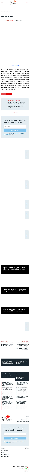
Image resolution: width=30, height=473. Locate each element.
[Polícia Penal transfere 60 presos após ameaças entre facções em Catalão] (15, 281)
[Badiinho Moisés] (3, 20)
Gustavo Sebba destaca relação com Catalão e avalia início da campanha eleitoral (7, 398)
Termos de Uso (14, 133)
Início (2, 11)
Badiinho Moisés (9, 20)
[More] (27, 24)
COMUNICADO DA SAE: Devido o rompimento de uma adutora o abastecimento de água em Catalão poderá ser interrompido (22, 346)
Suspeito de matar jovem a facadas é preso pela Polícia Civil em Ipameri (7, 375)
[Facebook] (14, 24)
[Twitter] (17, 24)
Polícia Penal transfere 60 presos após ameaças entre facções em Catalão (22, 383)
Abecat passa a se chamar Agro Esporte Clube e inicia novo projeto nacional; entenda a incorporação (21, 376)
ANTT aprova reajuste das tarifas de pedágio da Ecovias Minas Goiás (21, 402)
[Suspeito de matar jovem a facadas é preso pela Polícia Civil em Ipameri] (15, 301)
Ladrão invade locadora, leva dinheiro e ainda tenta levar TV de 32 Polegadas (7, 345)
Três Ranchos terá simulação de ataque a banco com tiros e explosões (6, 408)
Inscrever (15, 130)
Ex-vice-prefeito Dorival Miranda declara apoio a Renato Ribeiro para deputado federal (21, 408)
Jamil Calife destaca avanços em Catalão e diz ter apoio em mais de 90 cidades (7, 403)
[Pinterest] (20, 24)
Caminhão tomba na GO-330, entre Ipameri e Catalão (22, 397)
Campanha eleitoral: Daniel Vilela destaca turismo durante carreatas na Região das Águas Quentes (7, 393)
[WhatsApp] (23, 24)
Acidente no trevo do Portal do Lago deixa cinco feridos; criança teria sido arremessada (14, 269)
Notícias (9, 94)
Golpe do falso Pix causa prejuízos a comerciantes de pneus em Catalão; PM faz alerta (21, 393)
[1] (26, 470)
